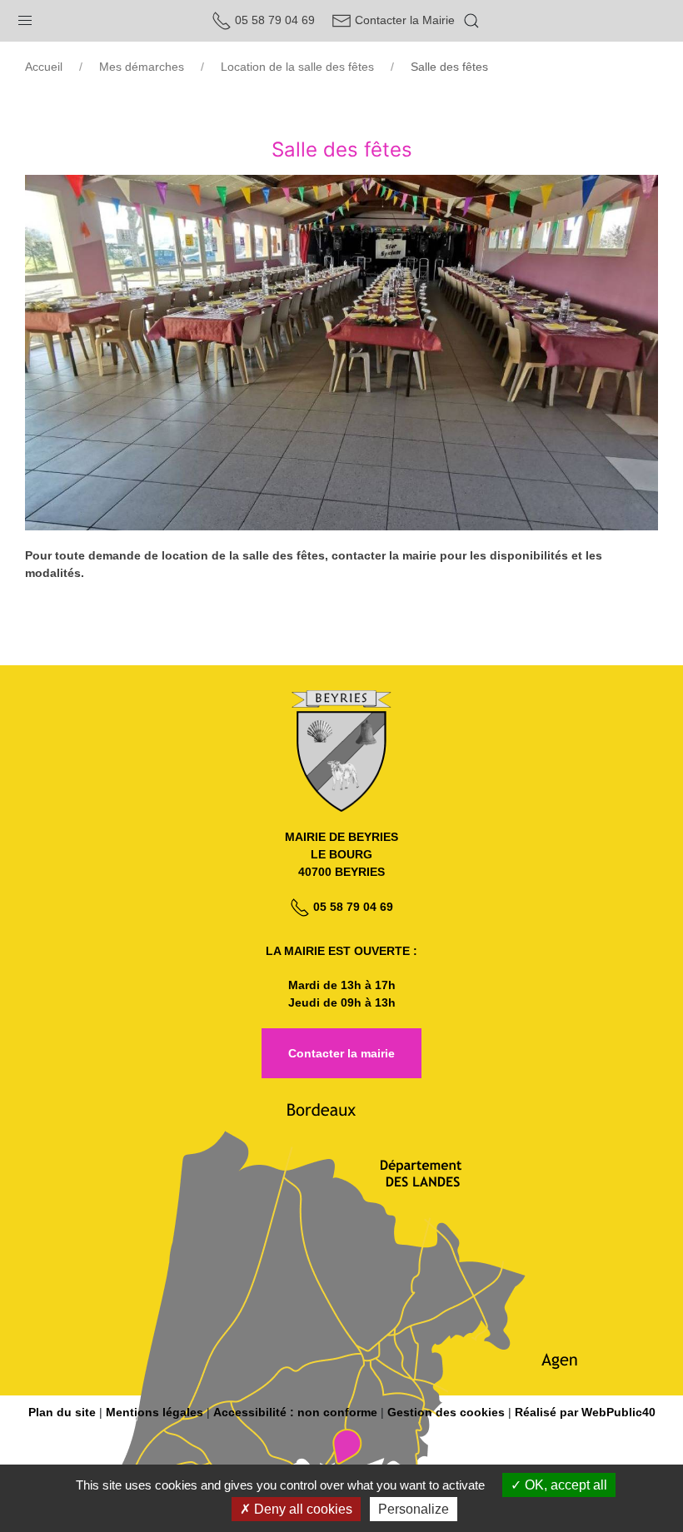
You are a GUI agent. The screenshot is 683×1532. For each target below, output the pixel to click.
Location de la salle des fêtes (297, 66)
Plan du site (62, 1412)
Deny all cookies (301, 1509)
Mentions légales (154, 1412)
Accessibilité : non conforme (295, 1412)
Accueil (43, 66)
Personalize (413, 1509)
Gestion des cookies (446, 1412)
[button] (25, 16)
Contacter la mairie (341, 1053)
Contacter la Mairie (403, 20)
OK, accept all (564, 1485)
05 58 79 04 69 (273, 20)
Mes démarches (141, 66)
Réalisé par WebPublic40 (585, 1412)
